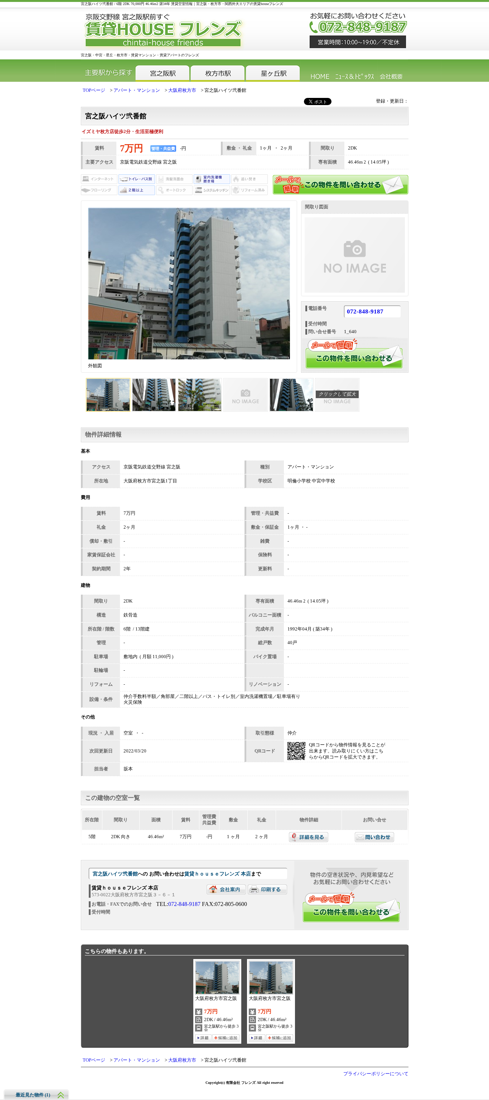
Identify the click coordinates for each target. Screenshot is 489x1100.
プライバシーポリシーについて (375, 1073)
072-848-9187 (365, 312)
